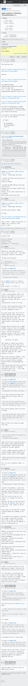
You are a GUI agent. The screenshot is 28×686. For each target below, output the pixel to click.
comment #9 (12, 591)
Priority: (6, 28)
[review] (8, 173)
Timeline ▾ (24, 56)
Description (6, 61)
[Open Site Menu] (2, 2)
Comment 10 (6, 469)
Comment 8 (6, 376)
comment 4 (8, 281)
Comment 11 (6, 528)
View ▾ (25, 5)
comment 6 (12, 503)
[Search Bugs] (20, 2)
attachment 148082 (13, 171)
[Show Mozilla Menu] (5, 2)
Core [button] (10, 20)
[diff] (3, 173)
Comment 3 (6, 200)
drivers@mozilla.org (18, 603)
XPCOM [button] (11, 21)
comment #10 (12, 623)
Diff (18, 53)
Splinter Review (23, 53)
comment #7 (12, 379)
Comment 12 (6, 563)
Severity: (6, 29)
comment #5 (12, 268)
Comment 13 (6, 587)
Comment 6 (6, 265)
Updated (6, 161)
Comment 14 (6, 664)
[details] (21, 171)
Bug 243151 (8, 8)
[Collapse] (25, 60)
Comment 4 (6, 232)
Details (15, 53)
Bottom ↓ (12, 56)
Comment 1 (6, 133)
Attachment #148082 (5, 163)
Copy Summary (17, 5)
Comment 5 (6, 248)
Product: (6, 20)
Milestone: (6, 36)
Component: (5, 21)
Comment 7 (6, 291)
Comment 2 (6, 168)
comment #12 (12, 640)
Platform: (6, 23)
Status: (6, 35)
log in (8, 673)
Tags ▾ (18, 56)
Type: (7, 26)
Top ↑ (3, 681)
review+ (7, 51)
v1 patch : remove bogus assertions (9, 46)
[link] (14, 148)
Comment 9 (6, 431)
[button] (24, 2)
